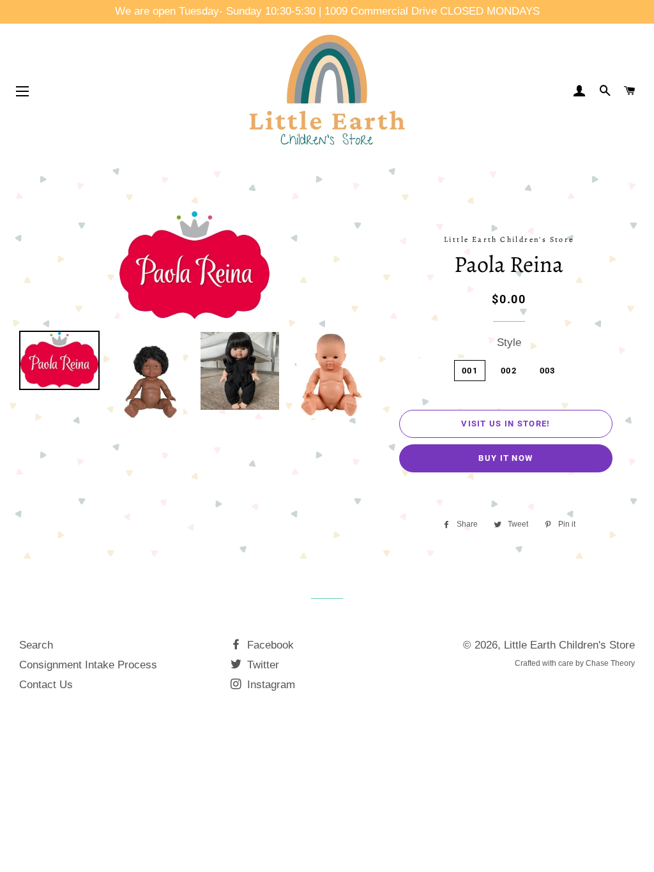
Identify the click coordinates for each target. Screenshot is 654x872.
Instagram (269, 685)
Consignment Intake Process (88, 665)
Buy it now (505, 458)
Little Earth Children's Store (569, 645)
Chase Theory (610, 663)
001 (470, 370)
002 (509, 370)
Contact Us (46, 685)
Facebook (269, 645)
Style (509, 342)
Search (36, 645)
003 (548, 370)
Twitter (261, 665)
